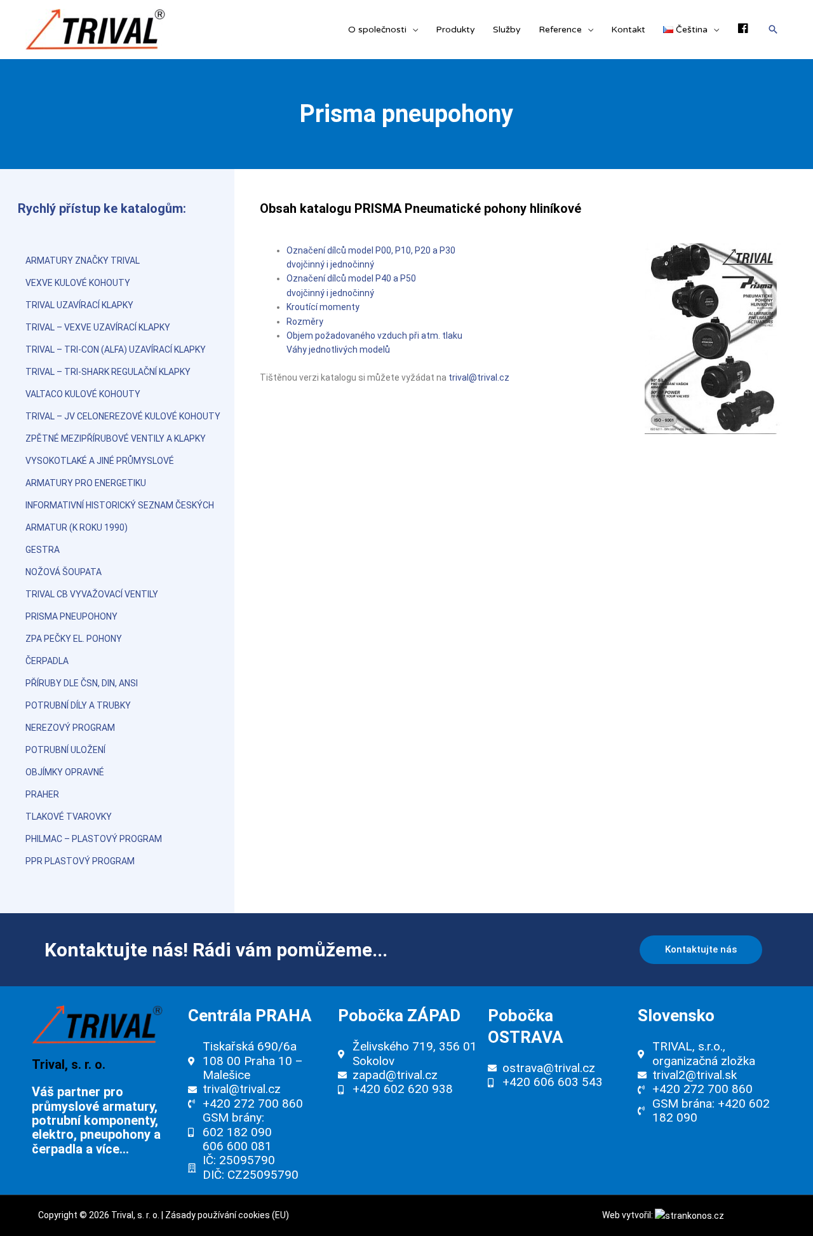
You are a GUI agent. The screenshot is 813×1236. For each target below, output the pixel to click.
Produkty (455, 29)
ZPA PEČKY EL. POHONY (73, 639)
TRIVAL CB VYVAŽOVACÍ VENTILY (91, 594)
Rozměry (304, 321)
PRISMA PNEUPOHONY (71, 616)
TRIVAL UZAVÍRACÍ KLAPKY (79, 305)
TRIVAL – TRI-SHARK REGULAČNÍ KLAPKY (108, 372)
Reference (560, 29)
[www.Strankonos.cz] (689, 1215)
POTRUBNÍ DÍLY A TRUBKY (78, 705)
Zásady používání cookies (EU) (227, 1215)
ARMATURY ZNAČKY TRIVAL (82, 260)
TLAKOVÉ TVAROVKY (68, 817)
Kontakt (628, 29)
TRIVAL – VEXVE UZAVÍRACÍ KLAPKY (97, 327)
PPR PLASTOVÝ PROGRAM (80, 861)
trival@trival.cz (478, 377)
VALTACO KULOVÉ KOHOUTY (82, 394)
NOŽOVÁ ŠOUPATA (63, 572)
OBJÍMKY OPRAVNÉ (64, 772)
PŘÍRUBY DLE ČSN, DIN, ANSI (81, 683)
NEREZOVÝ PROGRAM (70, 728)
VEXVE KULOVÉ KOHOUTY (77, 283)
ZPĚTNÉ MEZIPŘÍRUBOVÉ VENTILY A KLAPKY (115, 438)
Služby (507, 29)
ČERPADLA (47, 661)
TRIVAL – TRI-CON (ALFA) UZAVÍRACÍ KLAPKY (115, 349)
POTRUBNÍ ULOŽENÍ (65, 750)
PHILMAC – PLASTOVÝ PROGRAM (93, 839)
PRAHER (42, 794)
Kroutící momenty (322, 307)
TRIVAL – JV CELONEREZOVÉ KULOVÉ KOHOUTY (122, 416)
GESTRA (42, 550)
